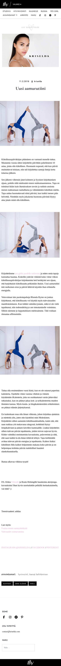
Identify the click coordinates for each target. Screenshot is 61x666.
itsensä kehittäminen (38, 574)
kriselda (38, 81)
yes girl (54, 11)
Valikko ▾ (17, 4)
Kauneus (33, 11)
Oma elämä (20, 583)
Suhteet (7, 583)
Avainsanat (10, 15)
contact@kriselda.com (11, 632)
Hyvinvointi (19, 11)
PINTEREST (53, 547)
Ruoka (44, 11)
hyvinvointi (23, 574)
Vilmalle (15, 482)
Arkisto (24, 15)
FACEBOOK (38, 547)
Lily (30, 662)
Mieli (32, 583)
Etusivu (7, 11)
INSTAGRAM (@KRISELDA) (16, 547)
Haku (33, 15)
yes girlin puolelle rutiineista (27, 273)
